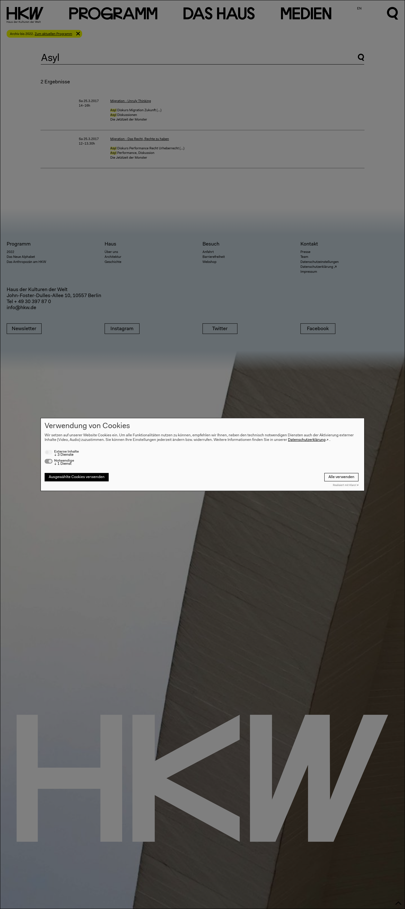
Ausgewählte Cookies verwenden (77, 477)
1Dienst (63, 464)
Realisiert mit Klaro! (344, 485)
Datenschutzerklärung (307, 440)
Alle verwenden (341, 477)
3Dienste (64, 455)
